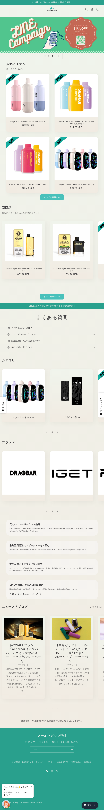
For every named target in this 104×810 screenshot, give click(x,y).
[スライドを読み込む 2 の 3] (49, 56)
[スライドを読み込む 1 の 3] (45, 56)
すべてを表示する (52, 197)
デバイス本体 (70, 417)
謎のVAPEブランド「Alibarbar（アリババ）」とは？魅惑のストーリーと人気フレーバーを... (23, 653)
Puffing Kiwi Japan (20, 803)
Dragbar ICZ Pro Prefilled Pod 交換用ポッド (28, 121)
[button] (5, 9)
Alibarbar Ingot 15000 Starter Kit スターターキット (23, 270)
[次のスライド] (59, 56)
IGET (72, 498)
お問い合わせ (76, 762)
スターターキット (22, 417)
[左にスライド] (46, 289)
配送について (27, 762)
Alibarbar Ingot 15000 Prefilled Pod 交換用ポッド (71, 270)
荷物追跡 (87, 762)
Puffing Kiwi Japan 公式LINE (24, 594)
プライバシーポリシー (45, 762)
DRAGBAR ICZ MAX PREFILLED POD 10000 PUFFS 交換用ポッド (76, 123)
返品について (62, 762)
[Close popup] (31, 786)
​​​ (52, 35)
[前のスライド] (39, 56)
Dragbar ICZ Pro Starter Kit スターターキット (76, 185)
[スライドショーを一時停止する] (65, 56)
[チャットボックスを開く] (6, 804)
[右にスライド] (57, 289)
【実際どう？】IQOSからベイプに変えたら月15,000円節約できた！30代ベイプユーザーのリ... (71, 653)
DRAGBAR (23, 498)
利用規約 (16, 762)
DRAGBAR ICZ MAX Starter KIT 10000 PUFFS (27, 185)
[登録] (72, 749)
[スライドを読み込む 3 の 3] (53, 56)
